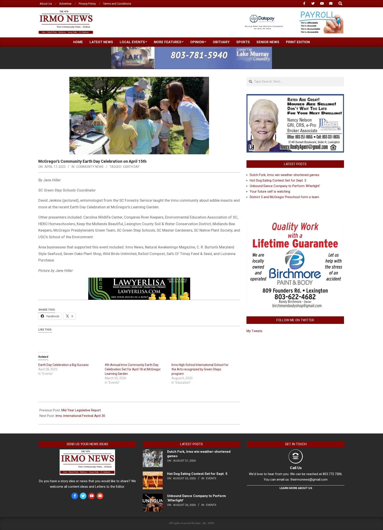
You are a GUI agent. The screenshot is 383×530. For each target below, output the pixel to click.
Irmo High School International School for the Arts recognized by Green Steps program (200, 369)
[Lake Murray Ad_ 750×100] (191, 48)
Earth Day (131, 166)
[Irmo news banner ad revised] (139, 281)
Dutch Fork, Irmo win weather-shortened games (284, 175)
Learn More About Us (295, 488)
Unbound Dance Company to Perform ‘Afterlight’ (285, 186)
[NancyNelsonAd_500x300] (295, 97)
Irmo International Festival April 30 (80, 416)
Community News (90, 166)
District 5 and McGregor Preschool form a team (284, 197)
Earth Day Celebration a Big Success (63, 365)
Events (211, 478)
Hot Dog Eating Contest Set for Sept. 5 (278, 180)
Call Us (296, 468)
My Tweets (254, 331)
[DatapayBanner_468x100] (291, 13)
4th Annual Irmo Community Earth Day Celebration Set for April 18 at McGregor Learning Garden (133, 369)
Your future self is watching (270, 191)
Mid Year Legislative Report (81, 410)
